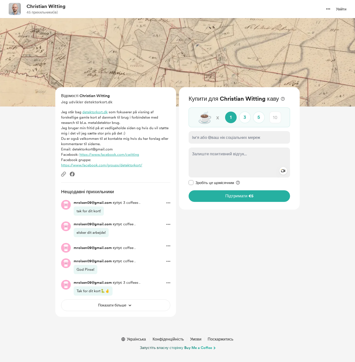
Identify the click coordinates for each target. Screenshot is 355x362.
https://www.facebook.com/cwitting (109, 154)
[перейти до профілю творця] (15, 9)
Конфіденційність (168, 339)
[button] (328, 9)
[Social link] (63, 174)
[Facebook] (72, 174)
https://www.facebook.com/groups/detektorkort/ (101, 165)
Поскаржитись (220, 339)
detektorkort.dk (95, 112)
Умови (195, 339)
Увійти (341, 9)
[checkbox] (211, 182)
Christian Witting (46, 6)
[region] (239, 148)
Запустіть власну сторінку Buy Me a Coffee (176, 348)
